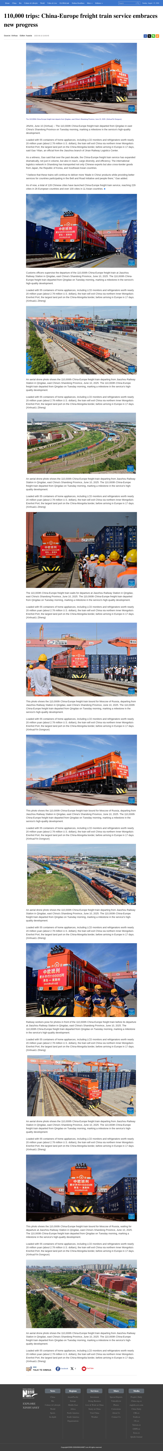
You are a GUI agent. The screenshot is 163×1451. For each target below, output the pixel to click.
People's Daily (136, 1397)
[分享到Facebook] (145, 36)
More (89, 3)
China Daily (136, 1409)
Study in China (94, 1409)
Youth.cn (136, 1416)
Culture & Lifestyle (31, 3)
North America (73, 1413)
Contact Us (116, 1416)
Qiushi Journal (136, 1436)
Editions (98, 3)
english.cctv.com (136, 1405)
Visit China (94, 1413)
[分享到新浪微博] (157, 36)
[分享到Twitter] (149, 36)
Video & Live (52, 3)
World (42, 3)
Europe (73, 1401)
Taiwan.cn (136, 1424)
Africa (73, 1409)
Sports (52, 1413)
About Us (116, 1413)
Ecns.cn (136, 1432)
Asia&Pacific (73, 1397)
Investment (94, 1397)
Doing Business (94, 1401)
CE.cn (136, 1420)
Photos (116, 1405)
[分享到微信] (153, 36)
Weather (94, 1416)
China (14, 3)
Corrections (116, 1409)
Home (7, 3)
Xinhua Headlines (78, 3)
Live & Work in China (94, 1405)
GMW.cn (136, 1428)
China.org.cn (136, 1401)
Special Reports (116, 1397)
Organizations (73, 1420)
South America (73, 1416)
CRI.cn (136, 1413)
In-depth (52, 1416)
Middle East (73, 1405)
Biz (20, 3)
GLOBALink (64, 3)
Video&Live (116, 1401)
